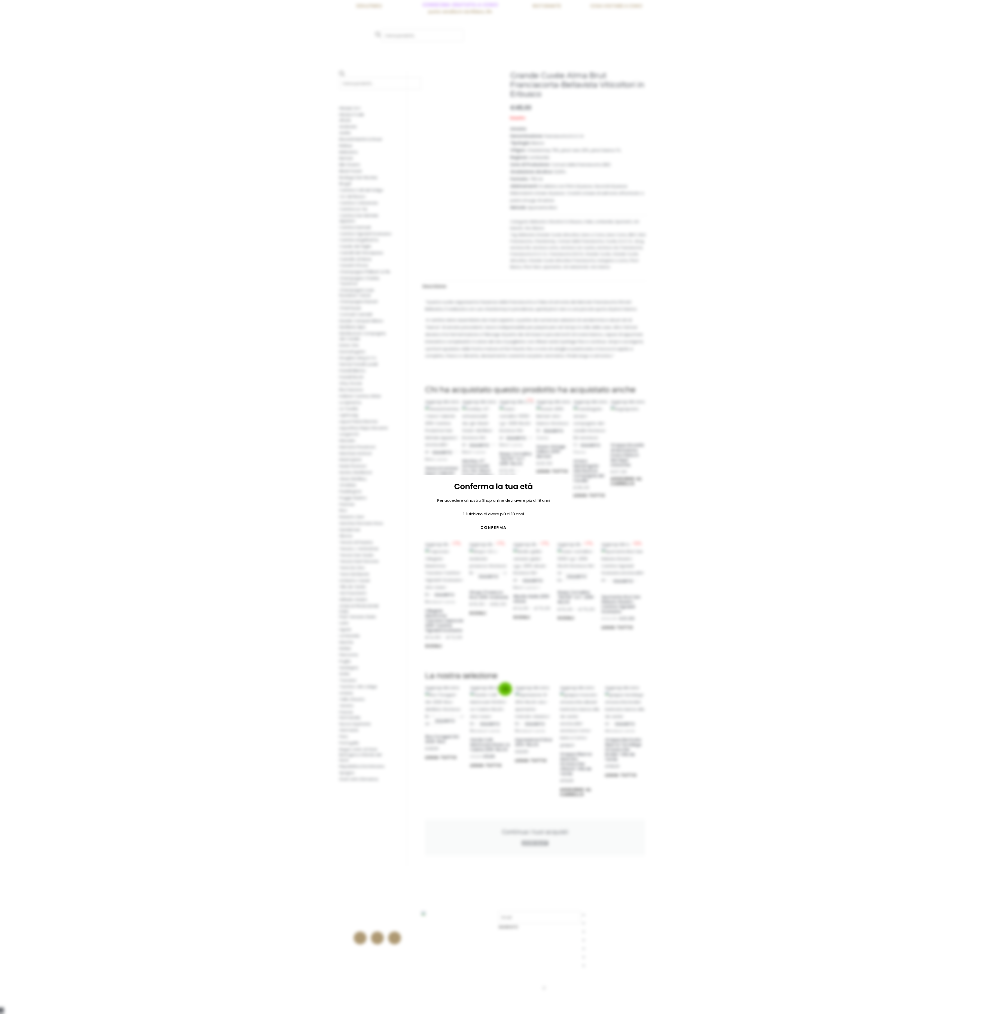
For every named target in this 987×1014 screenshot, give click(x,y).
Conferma (493, 527)
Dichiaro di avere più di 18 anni (496, 514)
